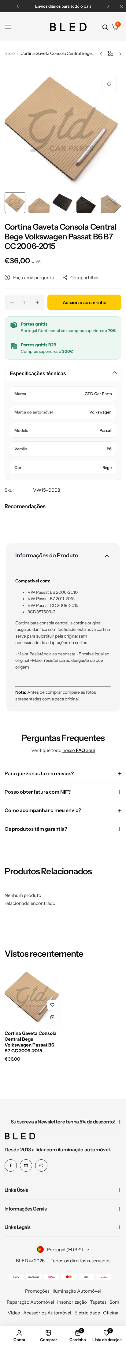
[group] (63, 130)
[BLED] (68, 27)
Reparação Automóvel (30, 1302)
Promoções (37, 1291)
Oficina (110, 1313)
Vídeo (14, 1313)
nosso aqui (78, 750)
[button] (17, 6)
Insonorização (72, 1302)
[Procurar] (105, 27)
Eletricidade (87, 1313)
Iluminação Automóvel (77, 1291)
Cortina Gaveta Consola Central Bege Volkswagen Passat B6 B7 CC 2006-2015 (31, 1042)
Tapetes (98, 1302)
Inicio (10, 53)
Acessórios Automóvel (47, 1313)
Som (114, 1302)
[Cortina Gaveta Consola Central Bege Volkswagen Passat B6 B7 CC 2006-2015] (33, 997)
